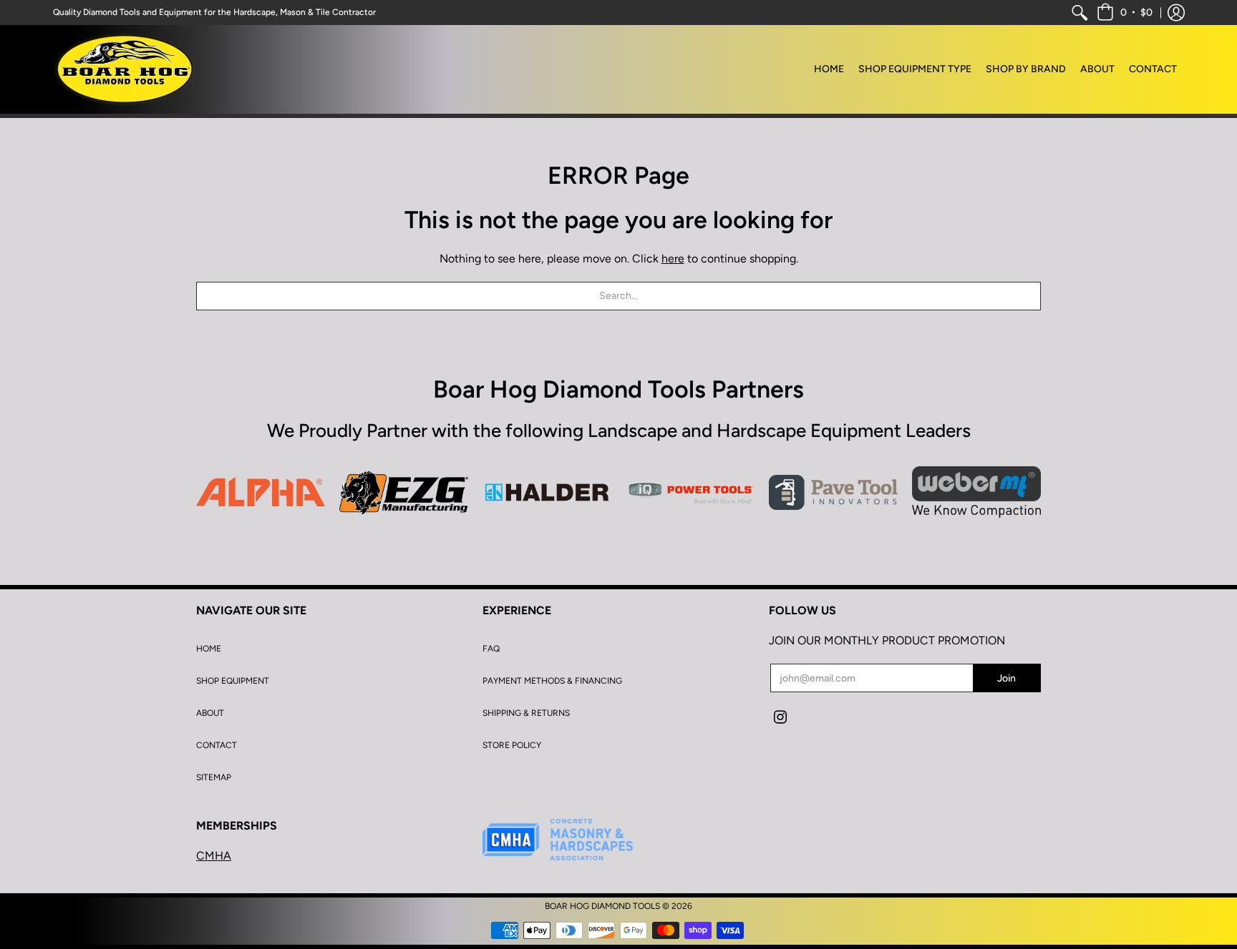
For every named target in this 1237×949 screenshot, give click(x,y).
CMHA (213, 855)
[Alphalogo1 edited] (260, 492)
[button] (1124, 12)
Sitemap (213, 777)
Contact (216, 745)
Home (208, 649)
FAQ (491, 649)
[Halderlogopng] (546, 492)
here (672, 258)
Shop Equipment (232, 681)
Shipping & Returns (526, 713)
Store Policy (511, 745)
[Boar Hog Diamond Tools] (124, 69)
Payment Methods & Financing (552, 681)
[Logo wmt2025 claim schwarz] (976, 492)
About (210, 713)
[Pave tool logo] (833, 492)
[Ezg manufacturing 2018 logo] (403, 492)
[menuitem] (1079, 12)
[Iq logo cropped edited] (690, 492)
